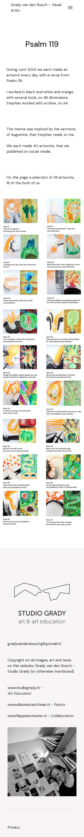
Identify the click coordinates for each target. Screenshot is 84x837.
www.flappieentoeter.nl (28, 715)
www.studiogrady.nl (24, 687)
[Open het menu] (70, 7)
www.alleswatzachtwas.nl (29, 704)
